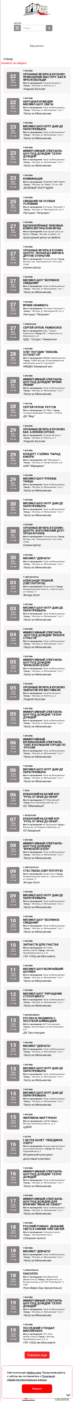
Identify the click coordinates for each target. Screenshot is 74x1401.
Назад (8, 59)
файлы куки (34, 1372)
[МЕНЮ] (17, 28)
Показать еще (37, 1355)
